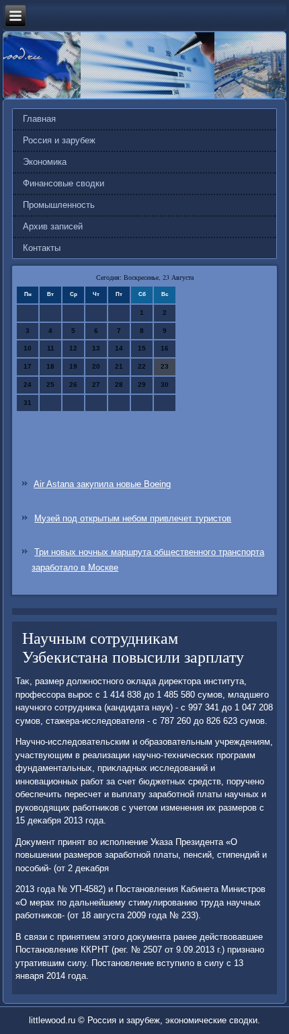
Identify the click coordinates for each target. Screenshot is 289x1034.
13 (96, 348)
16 (165, 348)
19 (73, 366)
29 (142, 384)
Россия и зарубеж (59, 140)
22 (142, 366)
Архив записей (53, 226)
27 (96, 384)
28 (119, 384)
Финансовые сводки (63, 183)
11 (50, 348)
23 (165, 366)
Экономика (45, 162)
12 (73, 348)
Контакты (41, 248)
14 (119, 348)
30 (165, 384)
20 (96, 366)
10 (28, 348)
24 (28, 384)
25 (50, 384)
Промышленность (59, 205)
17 (28, 366)
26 (73, 384)
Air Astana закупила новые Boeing (102, 484)
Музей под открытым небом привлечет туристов (132, 518)
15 (142, 348)
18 (50, 366)
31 (28, 402)
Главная (39, 119)
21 (119, 366)
